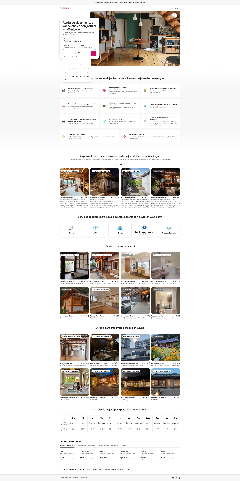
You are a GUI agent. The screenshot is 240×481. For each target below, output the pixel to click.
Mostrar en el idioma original (136, 2)
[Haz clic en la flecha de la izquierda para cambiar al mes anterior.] (66, 53)
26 (77, 76)
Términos (84, 478)
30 (66, 80)
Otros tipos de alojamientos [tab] (86, 445)
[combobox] (79, 41)
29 (88, 76)
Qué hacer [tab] (124, 445)
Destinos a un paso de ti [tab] (67, 445)
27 (80, 76)
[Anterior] (116, 164)
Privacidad (76, 478)
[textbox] (71, 47)
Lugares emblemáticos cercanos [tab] (108, 445)
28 (84, 76)
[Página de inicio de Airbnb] (64, 8)
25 (73, 76)
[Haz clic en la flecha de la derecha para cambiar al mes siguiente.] (87, 53)
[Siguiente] (124, 164)
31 (69, 80)
